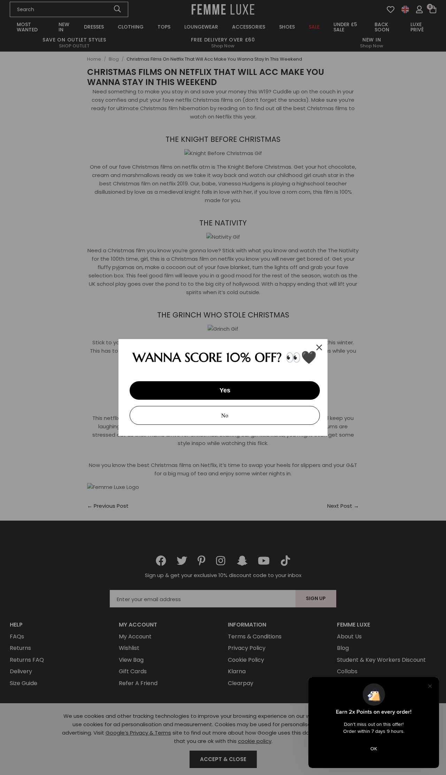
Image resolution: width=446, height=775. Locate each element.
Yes (225, 390)
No (224, 415)
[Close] (319, 347)
